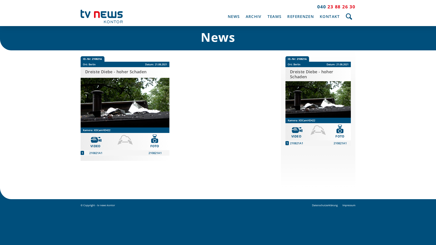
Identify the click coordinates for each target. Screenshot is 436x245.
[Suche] (349, 16)
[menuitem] (234, 16)
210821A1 (95, 153)
